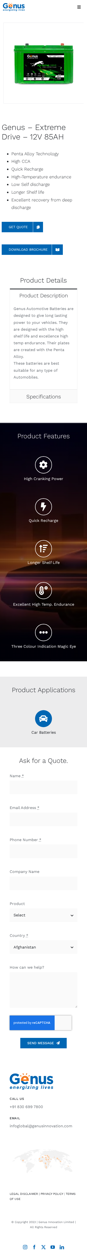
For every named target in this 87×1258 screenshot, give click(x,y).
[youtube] (53, 1247)
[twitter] (43, 1247)
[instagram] (25, 1247)
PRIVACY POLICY (52, 1194)
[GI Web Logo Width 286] (14, 4)
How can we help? (27, 967)
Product (17, 903)
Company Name (24, 871)
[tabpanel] (43, 345)
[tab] (43, 295)
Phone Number (25, 839)
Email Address (24, 807)
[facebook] (34, 1247)
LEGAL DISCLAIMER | (25, 1194)
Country (19, 935)
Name (17, 776)
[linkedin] (62, 1247)
